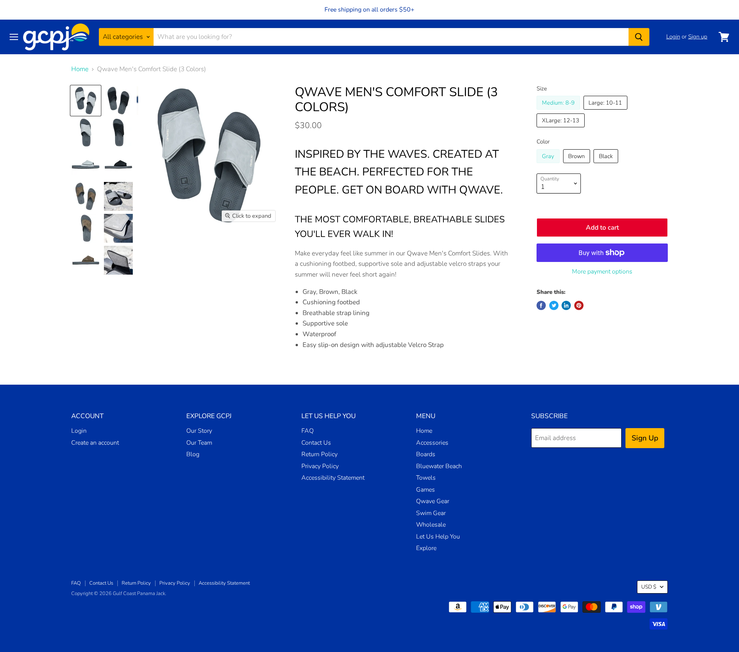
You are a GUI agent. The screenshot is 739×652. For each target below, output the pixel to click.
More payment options (602, 271)
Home (80, 69)
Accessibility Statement (332, 478)
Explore (426, 548)
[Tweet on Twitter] (553, 305)
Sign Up (645, 438)
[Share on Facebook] (541, 305)
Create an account (95, 443)
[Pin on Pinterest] (579, 305)
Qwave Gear (432, 501)
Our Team (199, 443)
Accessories (432, 443)
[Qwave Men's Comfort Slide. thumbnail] (85, 100)
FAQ (307, 431)
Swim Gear (431, 513)
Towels (426, 478)
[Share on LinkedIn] (566, 305)
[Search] (639, 37)
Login (673, 36)
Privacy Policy (320, 466)
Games (425, 489)
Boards (425, 454)
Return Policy (319, 454)
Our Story (199, 431)
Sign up (697, 36)
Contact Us (316, 443)
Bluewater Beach (439, 466)
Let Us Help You (438, 536)
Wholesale (431, 524)
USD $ (648, 586)
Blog (192, 454)
